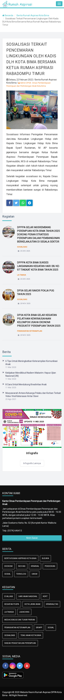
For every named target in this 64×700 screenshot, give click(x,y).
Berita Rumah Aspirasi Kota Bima (33, 15)
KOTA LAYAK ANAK (32, 604)
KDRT (45, 596)
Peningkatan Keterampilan (17, 627)
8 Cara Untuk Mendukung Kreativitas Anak (26, 384)
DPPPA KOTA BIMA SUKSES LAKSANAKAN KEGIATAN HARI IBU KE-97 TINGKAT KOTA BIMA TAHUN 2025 (38, 266)
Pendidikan (50, 566)
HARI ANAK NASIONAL (27, 596)
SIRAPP (39, 627)
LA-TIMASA (9, 612)
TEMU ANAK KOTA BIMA (31, 635)
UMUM (34, 574)
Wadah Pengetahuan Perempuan (20, 643)
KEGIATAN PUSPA (11, 604)
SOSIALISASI (9, 635)
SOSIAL (7, 574)
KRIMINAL (35, 566)
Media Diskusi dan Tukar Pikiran (19, 620)
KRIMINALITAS (52, 604)
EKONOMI (8, 566)
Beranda (8, 15)
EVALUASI (8, 596)
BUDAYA (45, 558)
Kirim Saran (32, 538)
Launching (24, 612)
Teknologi (21, 574)
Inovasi (21, 566)
